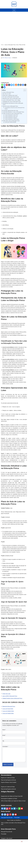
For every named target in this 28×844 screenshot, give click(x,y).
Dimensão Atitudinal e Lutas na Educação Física (13, 112)
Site (3, 740)
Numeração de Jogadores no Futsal (9, 798)
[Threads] (2, 87)
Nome (4, 729)
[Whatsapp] (2, 85)
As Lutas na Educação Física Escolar (11, 96)
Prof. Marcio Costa (7, 57)
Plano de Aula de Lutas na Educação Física (12, 113)
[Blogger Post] (21, 85)
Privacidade (17, 817)
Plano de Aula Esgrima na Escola (8, 780)
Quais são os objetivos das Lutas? (10, 95)
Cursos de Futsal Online (7, 708)
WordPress (18, 820)
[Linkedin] (18, 85)
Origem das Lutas (6, 693)
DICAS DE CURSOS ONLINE (10, 122)
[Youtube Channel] (22, 808)
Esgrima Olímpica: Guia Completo (8, 782)
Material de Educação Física (8, 706)
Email (4, 735)
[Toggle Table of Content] (24, 90)
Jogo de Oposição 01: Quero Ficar (11, 115)
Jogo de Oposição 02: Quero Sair (11, 116)
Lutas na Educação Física (8, 92)
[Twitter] (5, 808)
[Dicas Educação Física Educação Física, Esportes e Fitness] (14, 4)
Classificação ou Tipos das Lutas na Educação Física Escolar (14, 108)
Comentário (5, 746)
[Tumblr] (9, 85)
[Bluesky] (4, 87)
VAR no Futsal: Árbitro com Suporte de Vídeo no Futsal (13, 800)
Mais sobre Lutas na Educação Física (11, 120)
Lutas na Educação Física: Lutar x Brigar (11, 100)
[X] (25, 85)
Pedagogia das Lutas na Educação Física (12, 101)
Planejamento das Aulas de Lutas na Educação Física (13, 104)
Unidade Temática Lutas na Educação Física (12, 698)
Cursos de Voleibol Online (8, 711)
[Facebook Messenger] (11, 85)
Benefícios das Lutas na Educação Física (12, 98)
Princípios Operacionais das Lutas (10, 110)
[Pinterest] (7, 85)
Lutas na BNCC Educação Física (9, 696)
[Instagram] (7, 808)
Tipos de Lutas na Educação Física (10, 106)
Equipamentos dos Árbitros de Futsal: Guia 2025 (11, 796)
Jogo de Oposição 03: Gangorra (11, 117)
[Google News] (23, 85)
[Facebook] (4, 85)
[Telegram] (14, 85)
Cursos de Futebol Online (8, 713)
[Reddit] (16, 85)
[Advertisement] (14, 26)
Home (2, 44)
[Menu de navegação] (14, 10)
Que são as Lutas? (7, 93)
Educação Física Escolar (6, 817)
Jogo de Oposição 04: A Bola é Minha (12, 119)
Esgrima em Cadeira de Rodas (8, 777)
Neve (8, 820)
